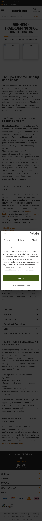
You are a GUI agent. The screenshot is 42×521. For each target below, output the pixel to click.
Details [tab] (21, 240)
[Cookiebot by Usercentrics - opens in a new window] (29, 233)
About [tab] (34, 240)
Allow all (21, 278)
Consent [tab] (7, 240)
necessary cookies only (21, 285)
